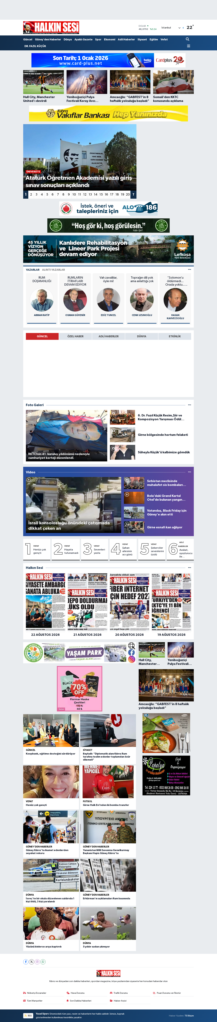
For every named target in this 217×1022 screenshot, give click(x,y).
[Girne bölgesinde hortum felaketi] (122, 434)
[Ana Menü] (188, 46)
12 (84, 194)
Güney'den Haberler (48, 39)
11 (79, 194)
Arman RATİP (42, 315)
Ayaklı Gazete (83, 39)
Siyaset (142, 39)
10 (74, 194)
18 (117, 194)
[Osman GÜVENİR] (75, 299)
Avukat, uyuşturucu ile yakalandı (185, 554)
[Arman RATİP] (42, 299)
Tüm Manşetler (34, 1001)
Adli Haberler (126, 39)
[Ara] (188, 39)
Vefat (164, 39)
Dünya (68, 39)
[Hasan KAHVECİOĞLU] (175, 299)
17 (111, 194)
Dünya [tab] (141, 336)
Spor (98, 39)
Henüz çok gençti (39, 551)
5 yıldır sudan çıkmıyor (96, 946)
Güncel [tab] (42, 336)
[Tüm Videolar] (189, 472)
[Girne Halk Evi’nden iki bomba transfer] (108, 781)
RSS (29, 1016)
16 (106, 194)
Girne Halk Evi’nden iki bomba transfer (106, 805)
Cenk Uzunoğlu (142, 315)
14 (95, 194)
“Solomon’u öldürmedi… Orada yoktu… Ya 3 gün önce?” (175, 281)
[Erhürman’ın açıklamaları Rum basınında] (108, 875)
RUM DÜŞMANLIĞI (41, 279)
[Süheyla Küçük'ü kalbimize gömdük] (122, 452)
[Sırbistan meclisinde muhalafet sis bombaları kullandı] (134, 483)
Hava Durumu (78, 993)
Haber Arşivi (120, 1001)
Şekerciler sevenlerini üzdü (157, 551)
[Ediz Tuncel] (108, 299)
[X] (31, 961)
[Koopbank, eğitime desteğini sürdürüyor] (51, 730)
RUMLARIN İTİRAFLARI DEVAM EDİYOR (75, 281)
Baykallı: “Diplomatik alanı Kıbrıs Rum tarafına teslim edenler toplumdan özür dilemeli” (106, 756)
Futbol (87, 801)
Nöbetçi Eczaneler (36, 993)
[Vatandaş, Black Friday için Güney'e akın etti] (134, 512)
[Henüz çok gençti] (51, 781)
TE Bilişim (189, 1016)
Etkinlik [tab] (175, 336)
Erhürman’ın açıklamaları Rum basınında (106, 898)
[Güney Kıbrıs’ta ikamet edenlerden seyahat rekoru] (51, 827)
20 (128, 194)
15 (101, 194)
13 (90, 194)
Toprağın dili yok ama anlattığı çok (141, 279)
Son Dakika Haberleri (80, 1001)
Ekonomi (109, 39)
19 (122, 194)
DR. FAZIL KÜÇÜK (35, 46)
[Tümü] (189, 567)
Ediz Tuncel (108, 315)
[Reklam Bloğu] (108, 60)
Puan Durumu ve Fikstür (169, 993)
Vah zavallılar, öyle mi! (108, 279)
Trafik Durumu (121, 993)
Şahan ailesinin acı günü (127, 551)
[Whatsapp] (43, 961)
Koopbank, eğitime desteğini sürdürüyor (50, 753)
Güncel (27, 39)
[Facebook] (25, 961)
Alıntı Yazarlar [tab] (53, 269)
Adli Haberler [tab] (109, 336)
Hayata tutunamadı (71, 551)
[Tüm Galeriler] (189, 405)
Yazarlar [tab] (32, 269)
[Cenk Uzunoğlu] (142, 299)
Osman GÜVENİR (75, 315)
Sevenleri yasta (99, 551)
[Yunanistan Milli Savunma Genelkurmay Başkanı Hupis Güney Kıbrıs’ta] (108, 827)
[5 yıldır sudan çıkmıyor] (108, 923)
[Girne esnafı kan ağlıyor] (134, 527)
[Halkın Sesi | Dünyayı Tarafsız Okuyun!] (51, 27)
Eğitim (154, 39)
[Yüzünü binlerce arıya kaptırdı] (51, 923)
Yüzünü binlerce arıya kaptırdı (43, 946)
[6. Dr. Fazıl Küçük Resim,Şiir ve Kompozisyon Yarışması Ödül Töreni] (122, 417)
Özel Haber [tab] (75, 336)
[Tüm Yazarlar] (189, 269)
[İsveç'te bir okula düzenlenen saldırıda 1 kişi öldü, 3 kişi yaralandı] (51, 875)
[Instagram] (37, 961)
